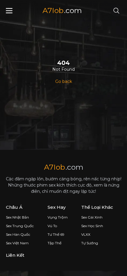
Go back (63, 81)
